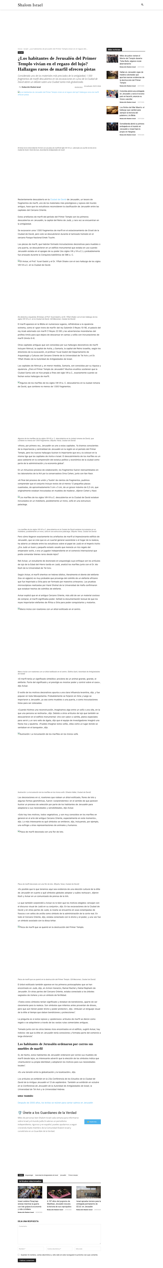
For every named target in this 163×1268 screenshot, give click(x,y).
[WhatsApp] (36, 155)
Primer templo (73, 1175)
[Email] (53, 155)
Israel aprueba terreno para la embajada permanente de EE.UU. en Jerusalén (88, 1204)
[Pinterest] (31, 155)
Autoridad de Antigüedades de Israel (46, 1175)
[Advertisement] (81, 31)
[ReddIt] (47, 155)
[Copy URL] (64, 155)
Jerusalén (63, 1175)
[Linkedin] (42, 155)
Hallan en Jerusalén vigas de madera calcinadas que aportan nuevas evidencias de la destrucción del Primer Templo (132, 77)
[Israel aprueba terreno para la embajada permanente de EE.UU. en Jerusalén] (88, 1192)
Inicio (20, 49)
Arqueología (29, 1175)
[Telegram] (58, 155)
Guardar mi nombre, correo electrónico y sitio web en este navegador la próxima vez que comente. (59, 1255)
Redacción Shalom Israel (31, 87)
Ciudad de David (58, 199)
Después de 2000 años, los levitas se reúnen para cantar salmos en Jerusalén (55, 1103)
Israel (26, 49)
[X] (25, 155)
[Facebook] (20, 155)
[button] (142, 5)
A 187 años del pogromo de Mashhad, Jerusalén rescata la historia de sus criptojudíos (59, 1204)
